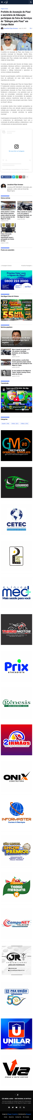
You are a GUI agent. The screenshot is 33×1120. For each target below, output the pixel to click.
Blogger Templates (13, 1114)
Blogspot (28, 1114)
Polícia (15, 423)
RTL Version (26, 1117)
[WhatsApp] (17, 177)
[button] (2, 2)
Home (5, 1117)
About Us (11, 1117)
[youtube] (16, 1107)
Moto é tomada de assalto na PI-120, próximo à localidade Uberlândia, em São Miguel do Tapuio (24, 214)
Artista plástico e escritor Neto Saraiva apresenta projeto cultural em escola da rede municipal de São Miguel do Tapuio (8, 215)
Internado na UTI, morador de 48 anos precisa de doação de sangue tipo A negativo (16, 340)
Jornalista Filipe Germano (15, 184)
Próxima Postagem (26, 265)
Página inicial (4, 8)
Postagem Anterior (7, 265)
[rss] (24, 1107)
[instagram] (20, 1107)
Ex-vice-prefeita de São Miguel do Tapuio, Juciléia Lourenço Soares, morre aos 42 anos (21, 372)
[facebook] (9, 1107)
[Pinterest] (20, 177)
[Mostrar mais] (27, 177)
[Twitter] (13, 177)
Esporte (5, 423)
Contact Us (18, 1117)
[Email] (23, 177)
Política (24, 423)
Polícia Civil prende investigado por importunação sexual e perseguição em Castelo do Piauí (7, 237)
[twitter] (12, 1107)
